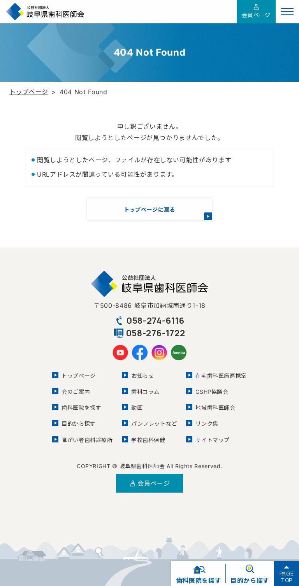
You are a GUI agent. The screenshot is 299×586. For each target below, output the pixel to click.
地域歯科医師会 (215, 407)
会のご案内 (76, 391)
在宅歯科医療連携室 (221, 375)
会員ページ (256, 15)
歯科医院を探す (81, 407)
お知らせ (142, 375)
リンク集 (206, 423)
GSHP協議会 (211, 391)
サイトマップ (212, 440)
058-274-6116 (155, 320)
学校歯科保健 (148, 440)
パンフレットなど (154, 423)
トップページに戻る (149, 209)
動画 (136, 407)
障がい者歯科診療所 (87, 440)
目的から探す (79, 423)
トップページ (28, 92)
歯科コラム (145, 391)
